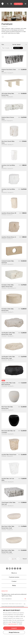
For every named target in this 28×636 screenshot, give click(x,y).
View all (24, 558)
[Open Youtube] (10, 568)
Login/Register (18, 3)
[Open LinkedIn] (15, 568)
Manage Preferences (14, 632)
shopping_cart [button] (11, 4)
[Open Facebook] (7, 568)
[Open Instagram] (18, 568)
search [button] (8, 4)
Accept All (14, 628)
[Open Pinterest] (12, 568)
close (11, 48)
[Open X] (20, 568)
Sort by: (14, 44)
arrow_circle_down (3, 36)
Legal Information (12, 624)
